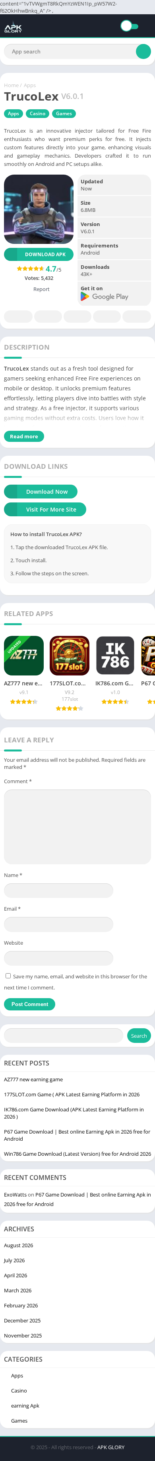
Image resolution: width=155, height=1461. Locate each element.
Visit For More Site (51, 509)
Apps (30, 85)
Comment (18, 781)
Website (13, 942)
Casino (37, 113)
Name (13, 875)
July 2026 (14, 1260)
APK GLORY (110, 1447)
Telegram (107, 316)
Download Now (47, 491)
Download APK (45, 254)
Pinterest (77, 316)
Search (139, 1035)
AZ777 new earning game (33, 1079)
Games (64, 113)
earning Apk (25, 1405)
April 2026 (15, 1275)
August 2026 (18, 1245)
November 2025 (23, 1335)
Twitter (48, 316)
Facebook (18, 316)
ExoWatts (15, 1194)
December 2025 (22, 1320)
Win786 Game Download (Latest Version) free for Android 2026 (77, 1153)
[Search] (143, 51)
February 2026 (21, 1305)
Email (12, 908)
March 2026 (17, 1290)
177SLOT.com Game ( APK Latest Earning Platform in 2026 (72, 1094)
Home (11, 85)
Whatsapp (136, 316)
